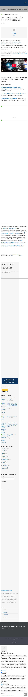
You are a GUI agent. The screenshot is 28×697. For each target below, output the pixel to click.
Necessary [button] (3, 670)
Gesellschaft (5, 459)
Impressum (5, 612)
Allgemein (4, 450)
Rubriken (3, 456)
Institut (4, 610)
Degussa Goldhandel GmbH (9, 228)
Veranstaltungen (5, 467)
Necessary (4, 672)
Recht (4, 462)
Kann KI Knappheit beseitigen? (11, 398)
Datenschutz (5, 614)
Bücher (3, 453)
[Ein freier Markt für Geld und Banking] (14, 14)
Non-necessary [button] (4, 682)
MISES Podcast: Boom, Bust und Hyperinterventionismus (12, 435)
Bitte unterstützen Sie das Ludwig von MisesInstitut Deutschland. (9, 381)
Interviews (4, 455)
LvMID (14, 33)
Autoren (3, 451)
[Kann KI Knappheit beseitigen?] (3, 399)
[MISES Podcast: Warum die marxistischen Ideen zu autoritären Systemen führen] (3, 409)
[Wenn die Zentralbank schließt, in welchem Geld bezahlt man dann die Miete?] (3, 427)
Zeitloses (4, 468)
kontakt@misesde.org (8, 628)
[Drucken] (4, 23)
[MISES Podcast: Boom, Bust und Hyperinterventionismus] (3, 438)
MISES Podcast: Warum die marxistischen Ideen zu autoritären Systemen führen (12, 405)
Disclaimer (5, 617)
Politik (4, 461)
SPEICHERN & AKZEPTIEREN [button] (7, 695)
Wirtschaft (5, 465)
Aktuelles (4, 448)
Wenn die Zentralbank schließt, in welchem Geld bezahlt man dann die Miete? (12, 424)
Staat (4, 464)
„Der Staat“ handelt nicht (12, 416)
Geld (3, 458)
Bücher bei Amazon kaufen (6, 590)
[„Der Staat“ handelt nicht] (3, 419)
